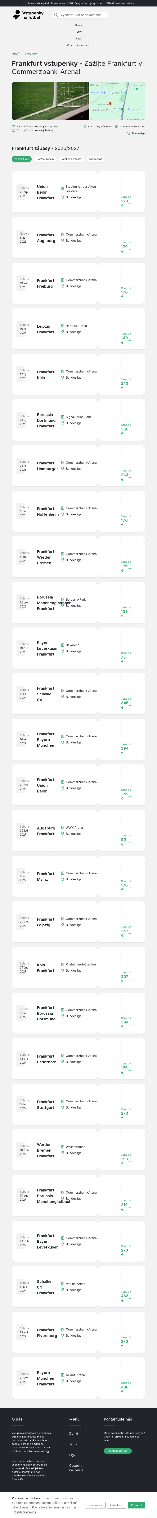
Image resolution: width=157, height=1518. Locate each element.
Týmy (78, 31)
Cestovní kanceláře (78, 45)
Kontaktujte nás (118, 1451)
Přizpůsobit (96, 1505)
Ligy (78, 38)
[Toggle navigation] (143, 15)
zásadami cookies (24, 1512)
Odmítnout (116, 1505)
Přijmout (136, 1505)
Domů (78, 25)
